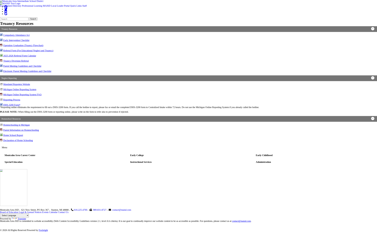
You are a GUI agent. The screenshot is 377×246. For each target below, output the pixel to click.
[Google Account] (5, 14)
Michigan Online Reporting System (19, 89)
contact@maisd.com (121, 210)
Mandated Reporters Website (16, 84)
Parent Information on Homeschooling (21, 130)
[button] (188, 29)
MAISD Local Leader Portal (56, 6)
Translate (22, 218)
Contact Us (63, 212)
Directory (17, 6)
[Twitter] (5, 9)
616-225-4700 (80, 210)
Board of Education (9, 212)
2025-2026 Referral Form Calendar (19, 55)
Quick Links (76, 6)
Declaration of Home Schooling (18, 140)
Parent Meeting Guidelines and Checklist (22, 66)
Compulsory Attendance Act (16, 35)
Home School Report (13, 135)
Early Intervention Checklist (16, 40)
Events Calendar (49, 212)
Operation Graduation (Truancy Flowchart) (23, 45)
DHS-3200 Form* (11, 105)
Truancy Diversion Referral (16, 61)
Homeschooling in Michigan (16, 125)
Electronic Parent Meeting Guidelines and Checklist (27, 71)
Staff (84, 6)
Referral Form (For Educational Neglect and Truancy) (28, 50)
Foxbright (43, 230)
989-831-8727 (99, 210)
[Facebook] (5, 6)
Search (33, 19)
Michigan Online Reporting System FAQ (22, 94)
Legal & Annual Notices (30, 212)
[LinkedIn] (5, 11)
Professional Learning (32, 6)
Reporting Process (11, 99)
